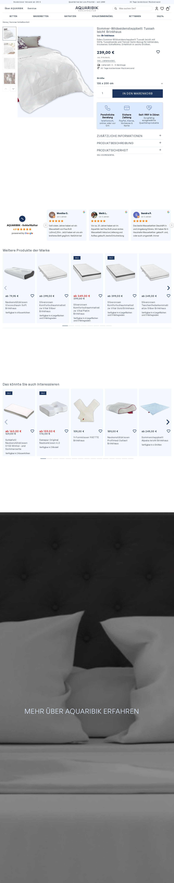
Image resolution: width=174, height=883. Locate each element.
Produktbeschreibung (115, 143)
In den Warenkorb (137, 93)
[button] (130, 136)
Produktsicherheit (112, 150)
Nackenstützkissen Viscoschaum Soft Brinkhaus (16, 305)
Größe (101, 78)
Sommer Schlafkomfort (19, 22)
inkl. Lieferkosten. (106, 60)
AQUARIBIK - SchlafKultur (22, 225)
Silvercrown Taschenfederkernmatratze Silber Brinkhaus (155, 305)
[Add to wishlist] (158, 52)
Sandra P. (62, 213)
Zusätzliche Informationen (120, 136)
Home (5, 22)
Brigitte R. (147, 213)
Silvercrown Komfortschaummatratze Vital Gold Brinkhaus (121, 305)
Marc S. (103, 213)
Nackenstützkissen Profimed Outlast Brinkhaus (119, 440)
